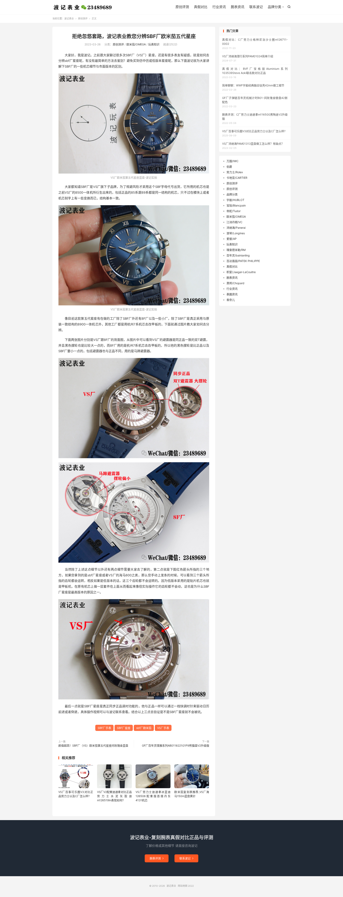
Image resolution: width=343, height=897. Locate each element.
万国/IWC (232, 161)
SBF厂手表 (104, 728)
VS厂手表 (163, 728)
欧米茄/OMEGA (136, 44)
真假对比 (200, 7)
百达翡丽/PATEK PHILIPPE (243, 261)
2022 (191, 885)
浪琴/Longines (235, 233)
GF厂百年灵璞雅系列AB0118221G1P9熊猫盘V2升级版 (175, 745)
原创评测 (182, 7)
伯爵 (229, 166)
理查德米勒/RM (236, 250)
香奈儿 (230, 299)
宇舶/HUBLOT (235, 200)
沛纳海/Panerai (236, 227)
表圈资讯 (232, 294)
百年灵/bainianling (238, 255)
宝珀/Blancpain (236, 205)
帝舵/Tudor (233, 211)
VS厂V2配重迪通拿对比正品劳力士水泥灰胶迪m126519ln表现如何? (114, 796)
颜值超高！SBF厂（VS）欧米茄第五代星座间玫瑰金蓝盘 (93, 745)
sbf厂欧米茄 (143, 728)
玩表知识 (153, 44)
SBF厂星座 (123, 728)
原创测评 (83, 18)
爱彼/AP (231, 238)
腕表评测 (157, 858)
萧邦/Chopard (235, 283)
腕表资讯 (237, 7)
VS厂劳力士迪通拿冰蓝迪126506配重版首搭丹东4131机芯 (153, 796)
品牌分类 (274, 7)
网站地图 (182, 885)
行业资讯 (219, 7)
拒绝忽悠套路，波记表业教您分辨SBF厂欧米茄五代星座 (134, 36)
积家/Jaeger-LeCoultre (241, 272)
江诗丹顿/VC (234, 222)
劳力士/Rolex (234, 172)
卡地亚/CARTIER (236, 177)
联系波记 (256, 7)
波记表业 (82, 7)
